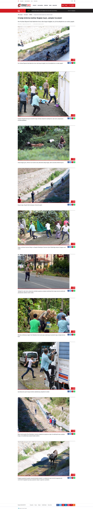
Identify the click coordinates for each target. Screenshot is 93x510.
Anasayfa (20, 14)
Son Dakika (40, 5)
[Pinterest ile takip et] (71, 505)
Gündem (46, 5)
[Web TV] (72, 1)
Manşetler (21, 1)
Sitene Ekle (35, 1)
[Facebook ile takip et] (57, 505)
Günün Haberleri (27, 1)
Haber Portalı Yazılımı (23, 508)
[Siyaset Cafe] (24, 5)
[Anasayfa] (18, 1)
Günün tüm (71, 10)
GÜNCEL (30, 14)
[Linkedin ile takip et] (65, 505)
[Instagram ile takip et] (68, 505)
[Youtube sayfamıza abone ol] (63, 505)
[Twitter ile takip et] (60, 505)
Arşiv (32, 1)
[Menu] (63, 5)
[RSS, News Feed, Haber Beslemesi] (74, 505)
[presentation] (21, 10)
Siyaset (34, 5)
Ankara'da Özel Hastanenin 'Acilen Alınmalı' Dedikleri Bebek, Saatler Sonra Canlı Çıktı (45, 11)
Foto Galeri (26, 14)
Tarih (50, 5)
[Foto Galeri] (74, 1)
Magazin (55, 5)
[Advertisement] (9, 29)
